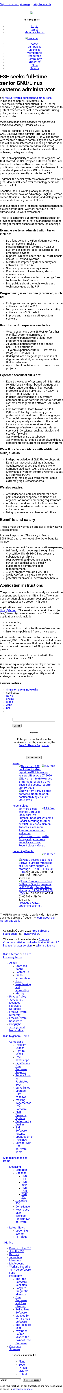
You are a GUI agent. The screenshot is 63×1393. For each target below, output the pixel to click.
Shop (34, 65)
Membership (34, 52)
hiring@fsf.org (8, 610)
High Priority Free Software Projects (22, 1068)
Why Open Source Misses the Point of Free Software (23, 1337)
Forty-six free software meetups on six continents (35, 794)
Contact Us (22, 972)
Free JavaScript (22, 1059)
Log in (34, 26)
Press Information (22, 977)
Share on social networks (22, 689)
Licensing (34, 49)
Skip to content (9, 4)
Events (10, 698)
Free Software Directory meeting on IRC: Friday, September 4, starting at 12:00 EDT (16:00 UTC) (36, 887)
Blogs (9, 701)
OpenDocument (24, 1136)
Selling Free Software (22, 1311)
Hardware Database (15, 1007)
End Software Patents (21, 1130)
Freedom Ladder (20, 1046)
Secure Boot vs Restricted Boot (23, 1080)
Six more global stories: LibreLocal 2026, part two (30, 811)
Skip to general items (16, 1036)
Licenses (20, 1172)
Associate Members (15, 1259)
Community (35, 59)
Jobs (9, 704)
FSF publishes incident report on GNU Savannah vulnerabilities (35, 771)
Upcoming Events (23, 851)
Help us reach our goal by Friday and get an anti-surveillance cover (34, 839)
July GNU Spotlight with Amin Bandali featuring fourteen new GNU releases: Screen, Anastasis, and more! (36, 822)
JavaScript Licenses (16, 1001)
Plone (22, 1361)
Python (23, 1367)
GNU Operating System (21, 1115)
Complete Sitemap (15, 1348)
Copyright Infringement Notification (17, 1027)
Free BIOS (21, 1139)
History (19, 993)
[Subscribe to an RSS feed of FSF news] (48, 765)
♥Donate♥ (35, 62)
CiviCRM (23, 1370)
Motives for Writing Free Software (22, 1318)
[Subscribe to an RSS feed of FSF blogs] (48, 808)
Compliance (22, 1206)
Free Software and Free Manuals (21, 1302)
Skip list (8, 1242)
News (9, 695)
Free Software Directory (18, 1013)
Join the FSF (16, 1251)
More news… (26, 800)
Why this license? (46, 945)
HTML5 (23, 1373)
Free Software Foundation (19, 97)
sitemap (25, 4)
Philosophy (15, 1275)
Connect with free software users (23, 1147)
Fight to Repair (20, 1052)
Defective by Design (23, 1123)
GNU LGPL (25, 1190)
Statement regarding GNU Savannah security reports (35, 784)
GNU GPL (24, 1177)
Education (21, 1169)
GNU (8, 708)
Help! (34, 29)
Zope (22, 1364)
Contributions (43, 97)
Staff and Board (21, 967)
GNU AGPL (25, 1184)
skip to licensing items (17, 956)
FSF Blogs (21, 1236)
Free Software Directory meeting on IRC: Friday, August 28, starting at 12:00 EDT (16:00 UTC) (36, 866)
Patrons (14, 1254)
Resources (34, 55)
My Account (16, 1263)
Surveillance (22, 1087)
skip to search (42, 4)
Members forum (34, 32)
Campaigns (34, 46)
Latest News (17, 1227)
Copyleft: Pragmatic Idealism (21, 1291)
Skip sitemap (11, 954)
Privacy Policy (31, 933)
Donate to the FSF (20, 1248)
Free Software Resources (18, 1019)
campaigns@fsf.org (23, 1389)
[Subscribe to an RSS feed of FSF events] (48, 854)
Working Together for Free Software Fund (20, 1269)
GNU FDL (24, 1196)
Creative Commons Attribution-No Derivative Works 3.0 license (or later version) (31, 942)
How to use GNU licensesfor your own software (22, 1215)
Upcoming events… (30, 905)
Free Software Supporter (34, 745)
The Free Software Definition (21, 1282)
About (34, 43)
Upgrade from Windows (20, 1093)
